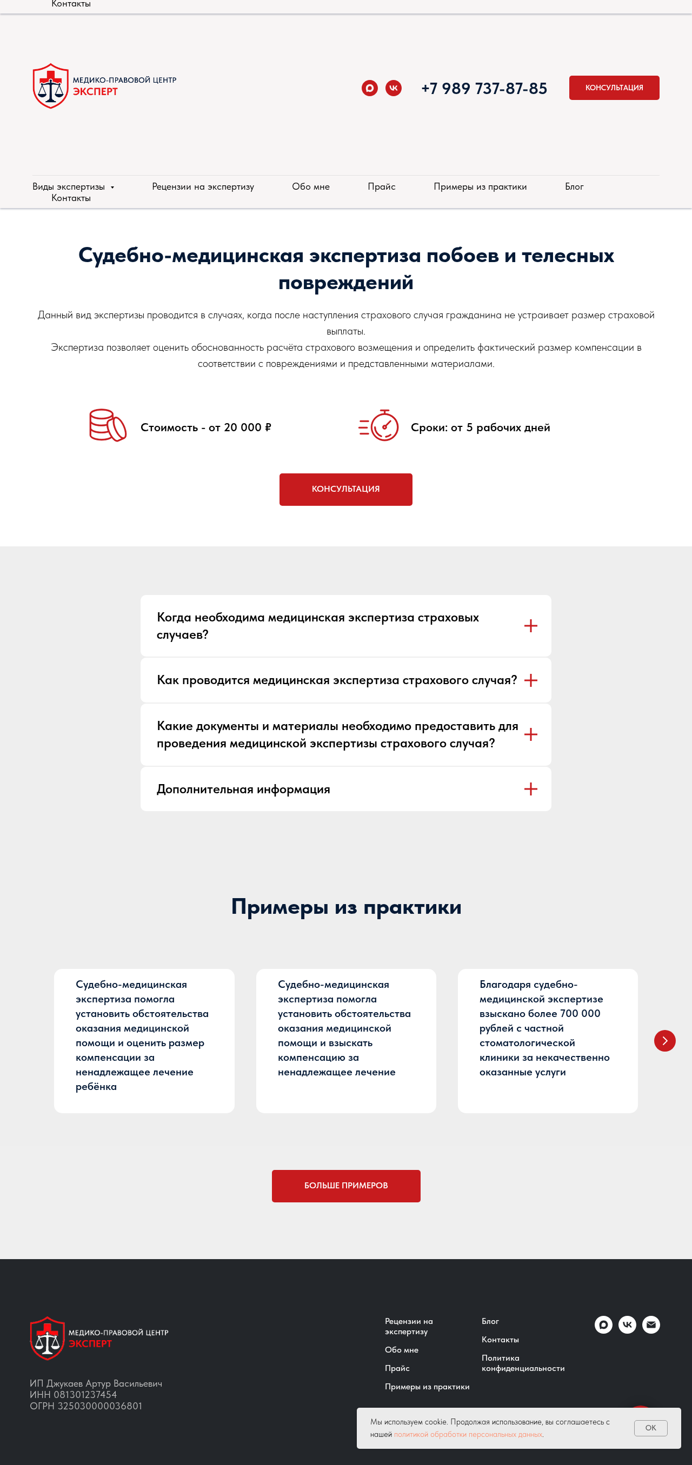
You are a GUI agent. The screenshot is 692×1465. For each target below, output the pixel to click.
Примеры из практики (480, 186)
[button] (614, 88)
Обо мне (311, 186)
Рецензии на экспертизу (203, 186)
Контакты (71, 197)
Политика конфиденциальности (523, 1363)
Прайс (382, 186)
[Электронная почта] (651, 1330)
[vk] (393, 88)
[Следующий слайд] (665, 1041)
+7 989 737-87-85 (484, 88)
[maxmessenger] (370, 88)
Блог (574, 186)
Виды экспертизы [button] (70, 186)
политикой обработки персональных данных (468, 1434)
